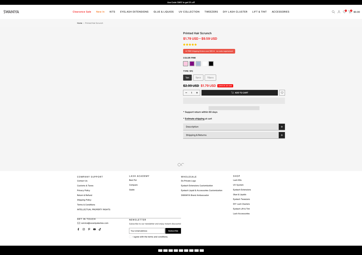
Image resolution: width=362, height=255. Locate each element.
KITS (112, 11)
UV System (238, 185)
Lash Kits (237, 180)
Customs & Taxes (85, 185)
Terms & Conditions (86, 204)
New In (100, 11)
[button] (190, 44)
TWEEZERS (211, 11)
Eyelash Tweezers (241, 199)
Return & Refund (84, 195)
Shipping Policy (84, 200)
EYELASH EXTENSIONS (134, 11)
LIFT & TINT (259, 11)
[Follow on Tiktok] (100, 229)
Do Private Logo (188, 181)
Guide (131, 189)
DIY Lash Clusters (241, 204)
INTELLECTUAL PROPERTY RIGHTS (93, 209)
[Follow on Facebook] (78, 229)
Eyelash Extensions (242, 189)
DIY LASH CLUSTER (235, 11)
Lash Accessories (241, 213)
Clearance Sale (82, 11)
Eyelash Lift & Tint (241, 209)
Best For (133, 180)
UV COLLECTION (189, 11)
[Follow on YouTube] (94, 229)
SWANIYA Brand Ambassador (195, 195)
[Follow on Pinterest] (89, 229)
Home (79, 23)
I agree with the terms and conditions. (150, 236)
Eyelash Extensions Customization (197, 185)
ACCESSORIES (280, 11)
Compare (133, 185)
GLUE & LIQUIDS (164, 11)
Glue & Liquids (239, 194)
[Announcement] (181, 2)
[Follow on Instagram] (83, 229)
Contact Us (82, 181)
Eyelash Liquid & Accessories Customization (201, 190)
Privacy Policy (83, 190)
